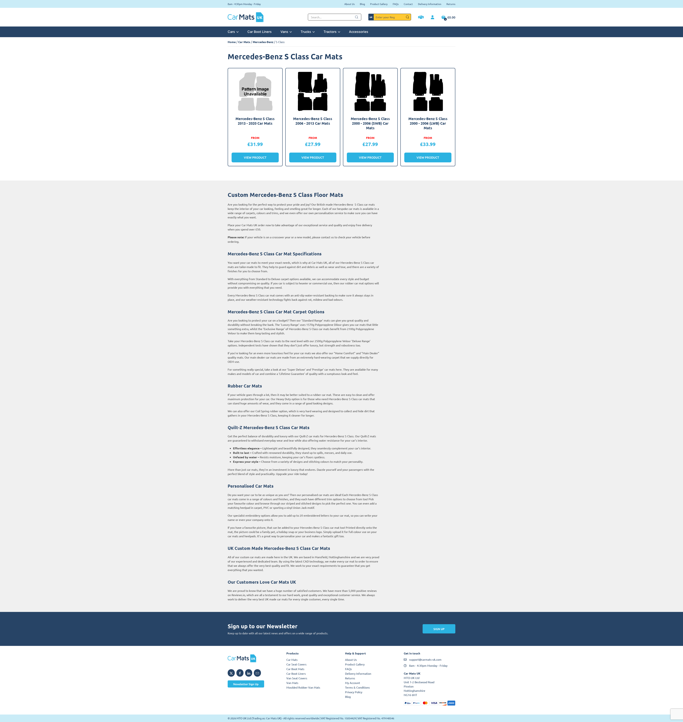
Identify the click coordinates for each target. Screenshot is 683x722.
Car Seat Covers (296, 664)
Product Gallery (379, 4)
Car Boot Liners (259, 32)
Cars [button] (231, 32)
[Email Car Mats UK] (257, 673)
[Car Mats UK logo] (253, 658)
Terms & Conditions (357, 687)
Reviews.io (238, 595)
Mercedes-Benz (263, 42)
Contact (408, 4)
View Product (255, 157)
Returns (450, 4)
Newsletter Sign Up (246, 684)
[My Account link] (432, 17)
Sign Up (438, 629)
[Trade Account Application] (421, 17)
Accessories (358, 32)
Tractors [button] (330, 32)
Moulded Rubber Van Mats (303, 687)
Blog (362, 4)
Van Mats (292, 682)
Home (232, 42)
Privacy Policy (353, 692)
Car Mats (244, 42)
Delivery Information (429, 4)
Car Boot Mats (295, 669)
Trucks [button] (306, 32)
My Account (352, 682)
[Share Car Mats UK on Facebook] (239, 673)
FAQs (396, 4)
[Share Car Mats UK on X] (231, 673)
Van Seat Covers (296, 678)
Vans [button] (284, 32)
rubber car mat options (359, 283)
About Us (349, 4)
